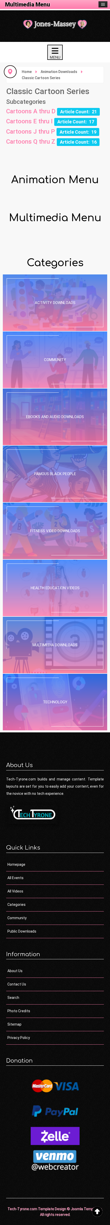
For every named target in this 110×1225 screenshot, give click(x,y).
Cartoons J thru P (30, 131)
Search (13, 998)
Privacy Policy (18, 1038)
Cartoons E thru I (29, 121)
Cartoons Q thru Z (30, 141)
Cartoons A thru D (31, 111)
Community (17, 918)
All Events (15, 878)
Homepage (16, 864)
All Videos (15, 891)
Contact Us (16, 984)
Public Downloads (21, 931)
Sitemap (14, 1024)
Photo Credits (18, 1011)
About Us (15, 971)
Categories (16, 904)
